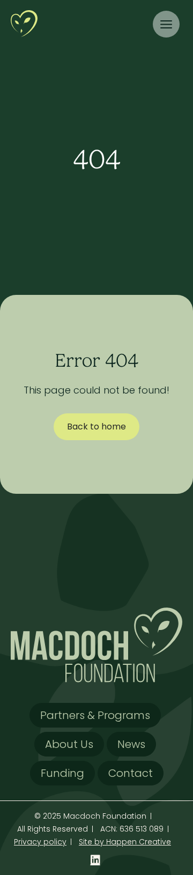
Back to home (96, 426)
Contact (130, 773)
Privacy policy (40, 841)
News (131, 744)
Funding (62, 773)
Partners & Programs (95, 715)
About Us (69, 744)
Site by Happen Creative (125, 841)
